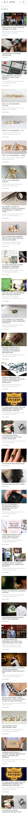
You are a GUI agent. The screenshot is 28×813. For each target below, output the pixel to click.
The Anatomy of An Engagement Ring (9, 726)
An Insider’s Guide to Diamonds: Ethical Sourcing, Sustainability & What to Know (13, 209)
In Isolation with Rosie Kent (13, 463)
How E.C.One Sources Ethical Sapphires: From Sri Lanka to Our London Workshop (13, 380)
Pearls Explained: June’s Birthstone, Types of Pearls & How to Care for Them (13, 699)
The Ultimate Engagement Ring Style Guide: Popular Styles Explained (12, 238)
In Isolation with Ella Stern (13, 484)
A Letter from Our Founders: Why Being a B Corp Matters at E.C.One (12, 641)
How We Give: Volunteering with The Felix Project (13, 293)
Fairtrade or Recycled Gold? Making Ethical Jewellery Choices (11, 536)
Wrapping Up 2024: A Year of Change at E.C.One (13, 28)
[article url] (14, 19)
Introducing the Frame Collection (11, 54)
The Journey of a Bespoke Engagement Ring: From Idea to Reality (13, 321)
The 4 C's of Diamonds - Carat (13, 155)
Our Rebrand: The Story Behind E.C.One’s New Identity (12, 77)
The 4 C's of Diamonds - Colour (11, 104)
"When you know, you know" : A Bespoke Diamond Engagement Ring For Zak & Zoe (14, 670)
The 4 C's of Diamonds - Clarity (11, 181)
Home (2, 6)
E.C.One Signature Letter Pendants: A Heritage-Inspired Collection (12, 266)
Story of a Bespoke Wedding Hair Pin (14, 591)
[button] (2, 2)
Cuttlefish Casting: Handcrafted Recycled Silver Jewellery (11, 437)
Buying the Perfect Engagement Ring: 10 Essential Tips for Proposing (10, 507)
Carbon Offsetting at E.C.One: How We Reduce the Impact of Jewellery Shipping (13, 754)
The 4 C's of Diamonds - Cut (13, 130)
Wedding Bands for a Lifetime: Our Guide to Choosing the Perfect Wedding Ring (11, 350)
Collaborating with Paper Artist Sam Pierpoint (13, 618)
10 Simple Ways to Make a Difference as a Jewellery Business (13, 564)
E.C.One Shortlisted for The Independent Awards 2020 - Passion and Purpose (13, 408)
